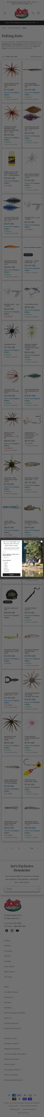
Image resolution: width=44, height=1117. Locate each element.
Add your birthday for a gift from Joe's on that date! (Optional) (11, 555)
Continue (11, 574)
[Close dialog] (42, 542)
